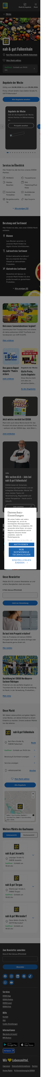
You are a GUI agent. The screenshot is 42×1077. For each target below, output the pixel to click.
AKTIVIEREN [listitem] (21, 544)
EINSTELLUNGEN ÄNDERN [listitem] (21, 561)
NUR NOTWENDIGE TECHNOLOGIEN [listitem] (21, 552)
